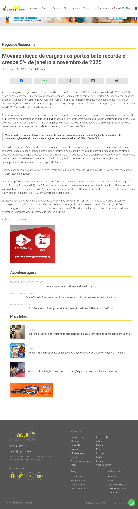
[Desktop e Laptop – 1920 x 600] (31, 396)
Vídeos (86, 8)
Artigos (99, 441)
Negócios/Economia (18, 44)
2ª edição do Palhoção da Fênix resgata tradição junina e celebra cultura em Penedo (72, 371)
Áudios (76, 8)
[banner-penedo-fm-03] (32, 262)
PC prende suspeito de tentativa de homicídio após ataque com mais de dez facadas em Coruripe (80, 333)
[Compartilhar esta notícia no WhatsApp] (45, 81)
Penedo (45, 8)
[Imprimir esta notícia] (117, 81)
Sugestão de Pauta (117, 484)
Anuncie (111, 480)
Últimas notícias (103, 437)
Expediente (113, 476)
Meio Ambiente (78, 453)
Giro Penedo (77, 476)
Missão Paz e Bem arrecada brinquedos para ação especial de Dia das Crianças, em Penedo (76, 352)
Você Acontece (101, 8)
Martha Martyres (79, 480)
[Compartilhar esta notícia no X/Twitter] (69, 81)
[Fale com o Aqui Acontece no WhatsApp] (131, 502)
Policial (99, 457)
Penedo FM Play (122, 8)
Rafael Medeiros (79, 484)
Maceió (99, 449)
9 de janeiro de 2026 (14, 69)
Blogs (66, 8)
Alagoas (34, 8)
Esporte (74, 449)
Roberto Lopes (78, 488)
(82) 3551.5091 (16, 446)
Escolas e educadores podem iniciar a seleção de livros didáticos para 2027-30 (71, 308)
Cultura (99, 445)
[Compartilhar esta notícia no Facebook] (21, 81)
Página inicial (77, 437)
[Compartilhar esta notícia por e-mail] (93, 81)
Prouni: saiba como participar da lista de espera (71, 286)
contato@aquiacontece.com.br (24, 451)
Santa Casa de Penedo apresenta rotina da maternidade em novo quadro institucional (71, 297)
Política (74, 457)
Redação (41, 69)
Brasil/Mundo (77, 445)
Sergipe (56, 8)
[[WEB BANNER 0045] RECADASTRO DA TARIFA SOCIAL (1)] (71, 22)
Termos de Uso (115, 492)
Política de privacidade (118, 488)
